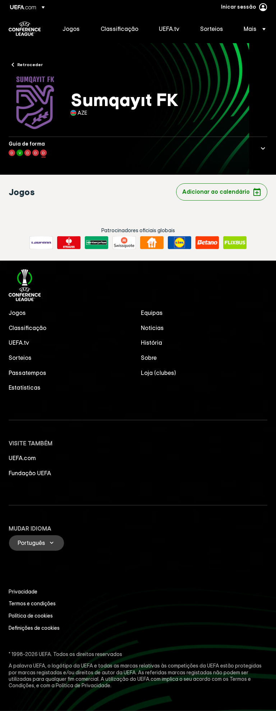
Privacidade (23, 592)
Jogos (17, 312)
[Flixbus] (235, 242)
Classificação (27, 328)
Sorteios (20, 357)
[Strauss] (68, 242)
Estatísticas (25, 387)
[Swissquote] (124, 242)
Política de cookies (31, 616)
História (151, 342)
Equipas (152, 312)
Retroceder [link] (30, 64)
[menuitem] (72, 29)
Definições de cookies (34, 628)
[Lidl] (179, 242)
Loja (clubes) (158, 373)
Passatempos (27, 373)
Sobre (149, 357)
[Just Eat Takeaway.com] (152, 242)
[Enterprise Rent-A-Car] (96, 242)
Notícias (152, 328)
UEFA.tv (19, 342)
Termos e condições (32, 603)
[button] (252, 29)
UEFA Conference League (25, 29)
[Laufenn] (41, 242)
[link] (71, 29)
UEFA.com (22, 458)
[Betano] (207, 242)
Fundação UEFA (30, 473)
